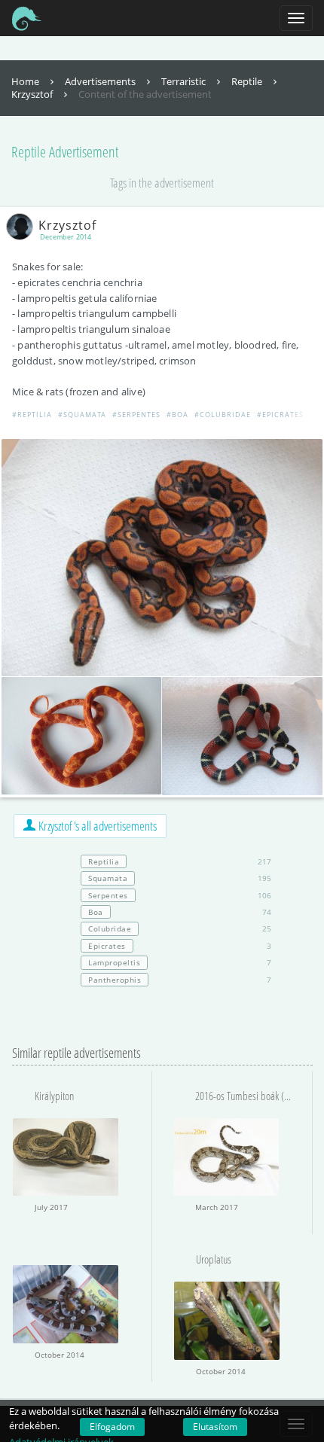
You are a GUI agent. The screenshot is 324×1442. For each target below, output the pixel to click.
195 (179, 878)
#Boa (177, 414)
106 (179, 895)
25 (179, 928)
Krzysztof (33, 94)
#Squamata (82, 414)
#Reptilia (32, 414)
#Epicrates (280, 414)
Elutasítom (215, 1426)
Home (26, 81)
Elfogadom (112, 1426)
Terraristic (184, 81)
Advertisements (101, 81)
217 (179, 861)
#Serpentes (136, 414)
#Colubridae (222, 414)
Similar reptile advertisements (76, 1053)
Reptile (247, 81)
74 (179, 912)
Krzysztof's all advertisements (96, 825)
